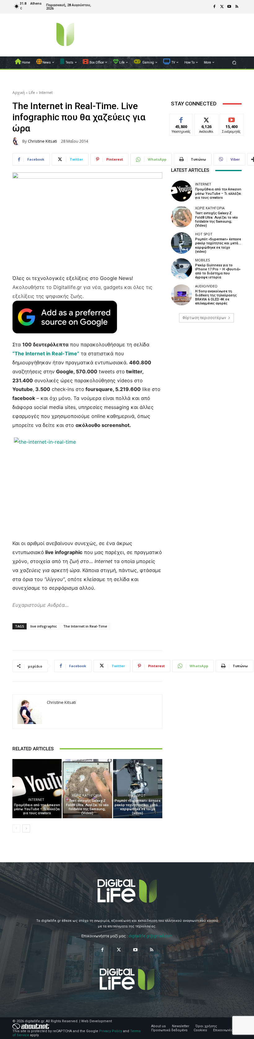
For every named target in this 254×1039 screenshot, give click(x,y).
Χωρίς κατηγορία (86, 795)
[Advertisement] (206, 375)
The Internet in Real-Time (85, 626)
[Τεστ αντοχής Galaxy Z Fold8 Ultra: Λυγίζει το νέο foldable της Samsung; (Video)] (87, 788)
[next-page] (26, 828)
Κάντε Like (181, 118)
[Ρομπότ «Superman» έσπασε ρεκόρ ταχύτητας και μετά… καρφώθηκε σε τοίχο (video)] (137, 788)
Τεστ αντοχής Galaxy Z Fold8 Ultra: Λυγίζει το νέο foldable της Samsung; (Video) (87, 807)
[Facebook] (214, 7)
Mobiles (202, 260)
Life (32, 92)
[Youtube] (229, 7)
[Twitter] (222, 7)
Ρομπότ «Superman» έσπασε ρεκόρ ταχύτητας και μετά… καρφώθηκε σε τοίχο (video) (137, 807)
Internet (46, 92)
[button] (234, 62)
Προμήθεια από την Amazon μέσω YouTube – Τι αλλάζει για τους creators (37, 809)
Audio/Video (206, 286)
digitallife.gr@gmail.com (151, 936)
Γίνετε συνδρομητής (234, 121)
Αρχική (18, 92)
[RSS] (236, 7)
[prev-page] (16, 828)
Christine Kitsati (42, 141)
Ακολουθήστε (208, 118)
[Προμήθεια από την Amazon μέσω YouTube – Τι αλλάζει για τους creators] (37, 788)
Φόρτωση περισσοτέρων (204, 318)
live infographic (43, 626)
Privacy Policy (110, 1031)
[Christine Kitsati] (17, 141)
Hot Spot (137, 795)
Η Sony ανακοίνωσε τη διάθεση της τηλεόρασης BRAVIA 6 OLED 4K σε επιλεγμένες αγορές (216, 297)
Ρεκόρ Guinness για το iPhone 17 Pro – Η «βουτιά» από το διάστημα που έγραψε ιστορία (217, 271)
